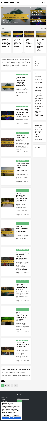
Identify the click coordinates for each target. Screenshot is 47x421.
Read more (26, 121)
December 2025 (38, 150)
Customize (6, 415)
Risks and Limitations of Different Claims (22, 191)
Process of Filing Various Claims (22, 74)
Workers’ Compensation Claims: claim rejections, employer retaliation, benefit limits (39, 113)
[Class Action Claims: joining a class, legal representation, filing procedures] (38, 20)
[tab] (2, 28)
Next (16, 385)
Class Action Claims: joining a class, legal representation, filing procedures (38, 88)
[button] (3, 16)
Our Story (37, 65)
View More (43, 28)
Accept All (11, 417)
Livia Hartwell (19, 98)
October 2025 (38, 154)
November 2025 (38, 152)
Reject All (16, 415)
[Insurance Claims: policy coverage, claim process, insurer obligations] (29, 34)
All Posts (37, 61)
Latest (2, 28)
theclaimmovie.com (10, 2)
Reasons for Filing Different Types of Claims (22, 133)
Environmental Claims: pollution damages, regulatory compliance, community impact (39, 103)
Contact (37, 63)
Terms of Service (5, 397)
